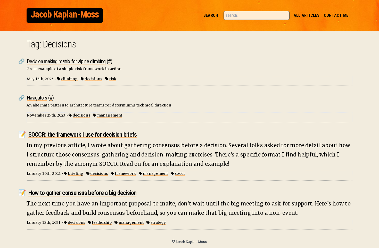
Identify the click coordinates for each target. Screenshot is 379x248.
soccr (180, 173)
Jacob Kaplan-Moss (65, 14)
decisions (93, 79)
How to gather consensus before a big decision (82, 192)
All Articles (307, 15)
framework (125, 173)
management (109, 115)
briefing (76, 173)
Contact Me (336, 15)
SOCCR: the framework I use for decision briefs (82, 134)
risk (112, 79)
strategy (158, 222)
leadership (101, 222)
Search (210, 15)
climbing (69, 79)
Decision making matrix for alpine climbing (66, 61)
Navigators (37, 98)
